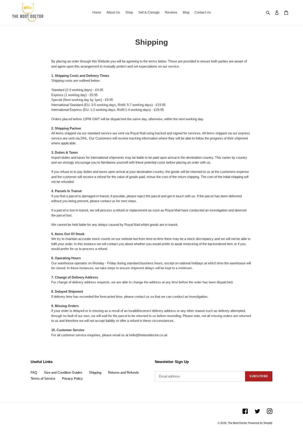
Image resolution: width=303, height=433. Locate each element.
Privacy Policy (72, 378)
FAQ (34, 372)
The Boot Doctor (237, 423)
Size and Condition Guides (63, 372)
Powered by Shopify (260, 423)
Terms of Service (43, 378)
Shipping (95, 372)
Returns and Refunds (123, 372)
